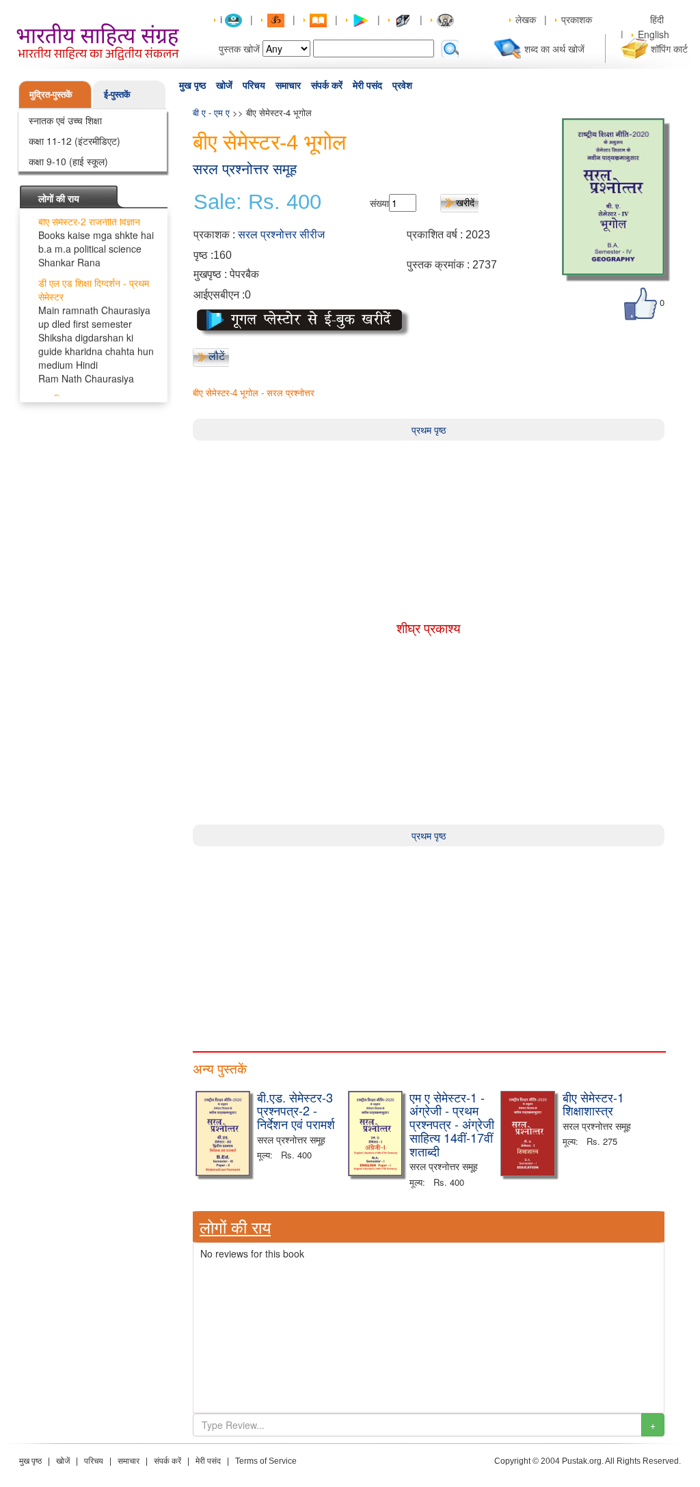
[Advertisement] (428, 942)
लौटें (216, 355)
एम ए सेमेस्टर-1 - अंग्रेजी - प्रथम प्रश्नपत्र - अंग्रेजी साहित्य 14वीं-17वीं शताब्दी (451, 1124)
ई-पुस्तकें (117, 93)
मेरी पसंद (367, 85)
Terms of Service (266, 1461)
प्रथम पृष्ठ (429, 429)
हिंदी (658, 19)
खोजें (224, 85)
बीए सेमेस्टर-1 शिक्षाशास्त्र (593, 1104)
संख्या (379, 203)
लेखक (525, 19)
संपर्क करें (326, 85)
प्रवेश (402, 85)
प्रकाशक (576, 19)
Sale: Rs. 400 (257, 202)
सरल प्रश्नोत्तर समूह (245, 169)
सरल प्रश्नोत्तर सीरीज (281, 234)
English (653, 34)
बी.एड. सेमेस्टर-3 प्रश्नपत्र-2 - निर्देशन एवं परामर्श (296, 1110)
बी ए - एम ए (211, 112)
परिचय (254, 85)
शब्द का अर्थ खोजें (554, 48)
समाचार (288, 85)
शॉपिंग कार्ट (669, 48)
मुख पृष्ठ (192, 85)
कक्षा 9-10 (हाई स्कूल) (68, 161)
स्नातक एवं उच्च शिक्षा (65, 120)
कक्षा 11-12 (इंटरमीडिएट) (74, 141)
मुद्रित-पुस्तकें (50, 93)
